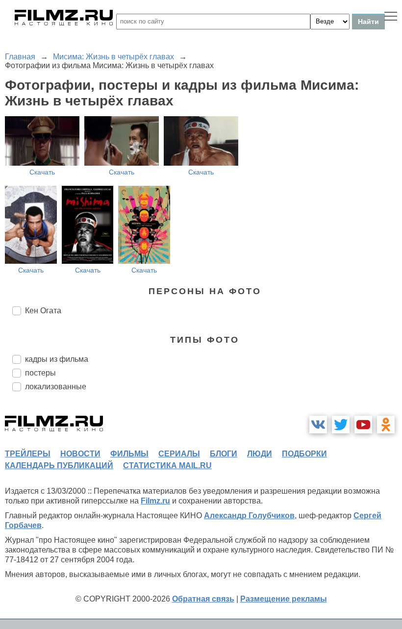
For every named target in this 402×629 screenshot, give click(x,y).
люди (259, 454)
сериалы (179, 454)
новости (80, 454)
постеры (40, 373)
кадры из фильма (56, 359)
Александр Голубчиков (249, 515)
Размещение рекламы (283, 599)
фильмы (129, 454)
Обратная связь (203, 599)
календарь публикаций (59, 465)
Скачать (42, 172)
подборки (304, 454)
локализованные (55, 386)
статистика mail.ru (167, 465)
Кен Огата (43, 310)
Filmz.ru (155, 501)
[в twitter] (341, 424)
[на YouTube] (363, 424)
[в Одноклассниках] (386, 424)
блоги (223, 454)
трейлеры (27, 454)
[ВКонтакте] (318, 424)
